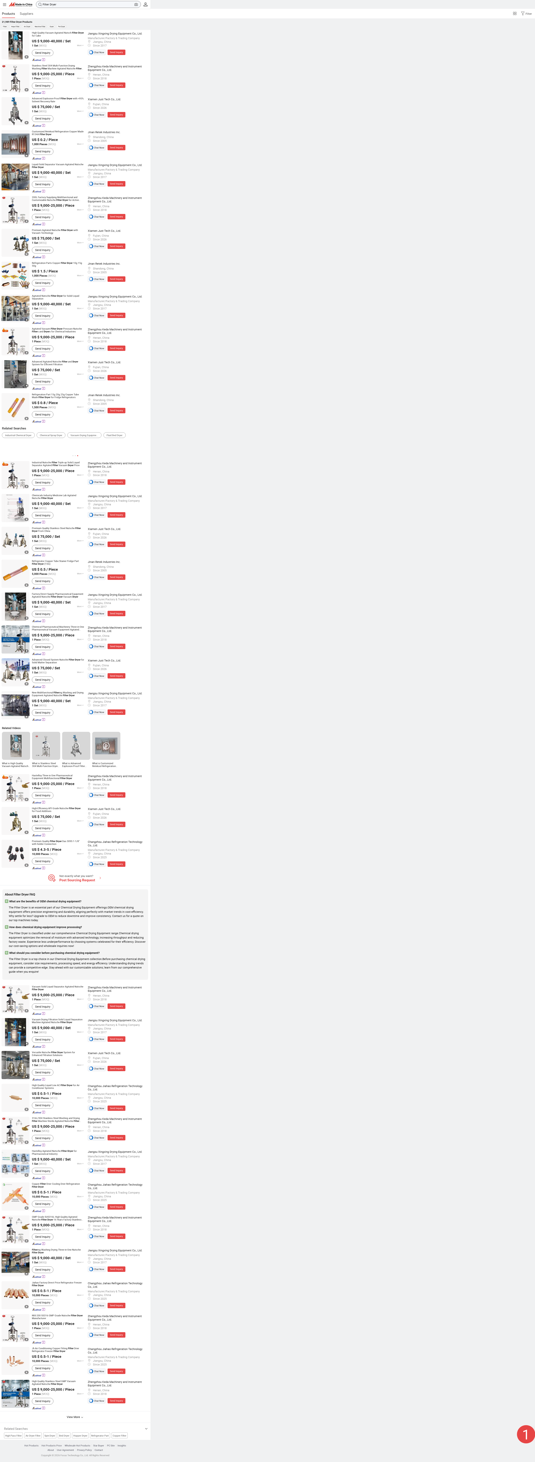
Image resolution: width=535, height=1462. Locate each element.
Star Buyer (98, 1445)
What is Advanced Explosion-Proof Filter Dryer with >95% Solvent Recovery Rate (74, 764)
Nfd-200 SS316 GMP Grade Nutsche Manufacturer (57, 1317)
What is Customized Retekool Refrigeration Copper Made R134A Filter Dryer (106, 764)
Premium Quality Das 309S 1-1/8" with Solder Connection (56, 842)
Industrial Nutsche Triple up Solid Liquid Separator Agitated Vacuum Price (56, 464)
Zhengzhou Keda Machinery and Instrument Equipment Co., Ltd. (115, 68)
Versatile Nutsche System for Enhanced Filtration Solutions (53, 1054)
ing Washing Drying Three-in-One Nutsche (56, 1251)
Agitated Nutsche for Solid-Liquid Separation (55, 297)
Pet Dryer (61, 26)
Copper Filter (119, 1435)
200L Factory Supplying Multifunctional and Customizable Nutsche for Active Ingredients (55, 198)
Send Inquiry (42, 53)
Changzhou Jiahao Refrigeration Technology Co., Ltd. (115, 843)
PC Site (111, 1445)
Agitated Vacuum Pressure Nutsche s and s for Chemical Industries (57, 330)
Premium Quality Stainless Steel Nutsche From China (56, 529)
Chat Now (99, 52)
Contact (99, 1450)
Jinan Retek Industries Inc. (104, 132)
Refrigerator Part (100, 1435)
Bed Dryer (64, 1435)
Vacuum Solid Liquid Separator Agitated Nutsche (57, 988)
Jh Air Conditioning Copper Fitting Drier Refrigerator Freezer (55, 1350)
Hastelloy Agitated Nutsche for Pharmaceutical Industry (54, 1152)
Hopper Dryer (80, 1435)
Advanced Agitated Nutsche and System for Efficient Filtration (55, 363)
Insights (122, 1445)
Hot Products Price (52, 1445)
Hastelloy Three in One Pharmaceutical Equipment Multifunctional (52, 777)
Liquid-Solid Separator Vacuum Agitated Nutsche (57, 166)
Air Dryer (27, 26)
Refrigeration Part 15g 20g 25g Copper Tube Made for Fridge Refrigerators (55, 396)
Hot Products (31, 1445)
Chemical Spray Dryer (51, 435)
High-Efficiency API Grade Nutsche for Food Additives (56, 809)
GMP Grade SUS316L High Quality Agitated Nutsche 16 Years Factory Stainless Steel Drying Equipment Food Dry (57, 1218)
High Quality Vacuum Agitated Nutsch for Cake (58, 34)
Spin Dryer (49, 1435)
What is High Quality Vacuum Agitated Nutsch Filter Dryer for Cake (15, 764)
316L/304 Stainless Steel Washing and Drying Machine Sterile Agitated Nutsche (56, 1119)
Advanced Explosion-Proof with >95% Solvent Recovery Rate (58, 100)
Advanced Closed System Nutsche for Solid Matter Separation (58, 661)
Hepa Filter (15, 26)
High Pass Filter (13, 1435)
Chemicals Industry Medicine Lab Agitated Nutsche (54, 496)
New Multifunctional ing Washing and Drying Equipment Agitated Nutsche (58, 694)
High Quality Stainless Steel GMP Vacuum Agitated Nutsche (54, 1382)
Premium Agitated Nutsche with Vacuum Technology (55, 231)
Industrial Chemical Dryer (18, 435)
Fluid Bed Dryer (114, 435)
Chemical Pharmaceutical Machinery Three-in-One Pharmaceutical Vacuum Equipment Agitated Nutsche (58, 628)
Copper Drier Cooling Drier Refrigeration (56, 1185)
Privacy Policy (84, 1450)
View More (74, 1417)
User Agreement (65, 1450)
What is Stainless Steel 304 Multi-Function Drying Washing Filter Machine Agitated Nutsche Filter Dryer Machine (45, 764)
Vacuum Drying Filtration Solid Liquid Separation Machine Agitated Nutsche (57, 1021)
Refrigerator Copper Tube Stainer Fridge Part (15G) (55, 562)
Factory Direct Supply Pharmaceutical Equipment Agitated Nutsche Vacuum (57, 595)
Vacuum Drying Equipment (84, 435)
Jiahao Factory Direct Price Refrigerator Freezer (57, 1284)
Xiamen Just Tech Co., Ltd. (104, 99)
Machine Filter (40, 26)
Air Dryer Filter (33, 1435)
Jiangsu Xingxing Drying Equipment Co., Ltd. (115, 33)
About (51, 1450)
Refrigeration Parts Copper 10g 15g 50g (57, 264)
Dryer (52, 26)
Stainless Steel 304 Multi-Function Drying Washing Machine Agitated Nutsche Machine (57, 67)
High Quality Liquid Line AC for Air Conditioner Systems (56, 1086)
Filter (5, 26)
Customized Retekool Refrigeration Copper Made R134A (58, 133)
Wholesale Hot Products (77, 1445)
